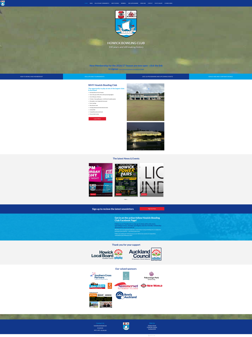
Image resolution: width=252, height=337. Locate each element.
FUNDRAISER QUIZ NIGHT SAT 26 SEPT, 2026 (99, 186)
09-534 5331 (100, 328)
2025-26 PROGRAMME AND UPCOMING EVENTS (157, 76)
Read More (93, 194)
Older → (126, 199)
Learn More (97, 118)
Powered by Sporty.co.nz (100, 335)
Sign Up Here (152, 208)
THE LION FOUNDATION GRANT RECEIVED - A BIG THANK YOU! (150, 186)
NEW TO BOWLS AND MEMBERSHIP (31, 76)
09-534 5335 (104, 330)
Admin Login (152, 335)
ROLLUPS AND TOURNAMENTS (94, 76)
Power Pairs (119, 186)
